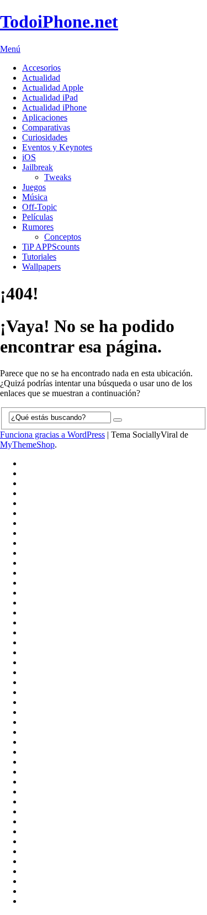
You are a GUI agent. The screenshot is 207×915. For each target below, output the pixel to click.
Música (34, 197)
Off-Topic (39, 207)
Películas (37, 217)
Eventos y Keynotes (57, 147)
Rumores (38, 227)
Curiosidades (44, 137)
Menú (10, 49)
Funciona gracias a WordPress (52, 434)
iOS (29, 157)
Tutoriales (39, 256)
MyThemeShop (27, 444)
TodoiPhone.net (59, 21)
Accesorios (41, 67)
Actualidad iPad (50, 97)
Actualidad (41, 77)
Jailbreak (37, 167)
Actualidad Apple (52, 87)
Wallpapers (41, 266)
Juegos (34, 187)
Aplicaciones (44, 117)
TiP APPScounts (50, 246)
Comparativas (46, 127)
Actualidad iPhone (54, 107)
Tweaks (57, 177)
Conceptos (62, 236)
